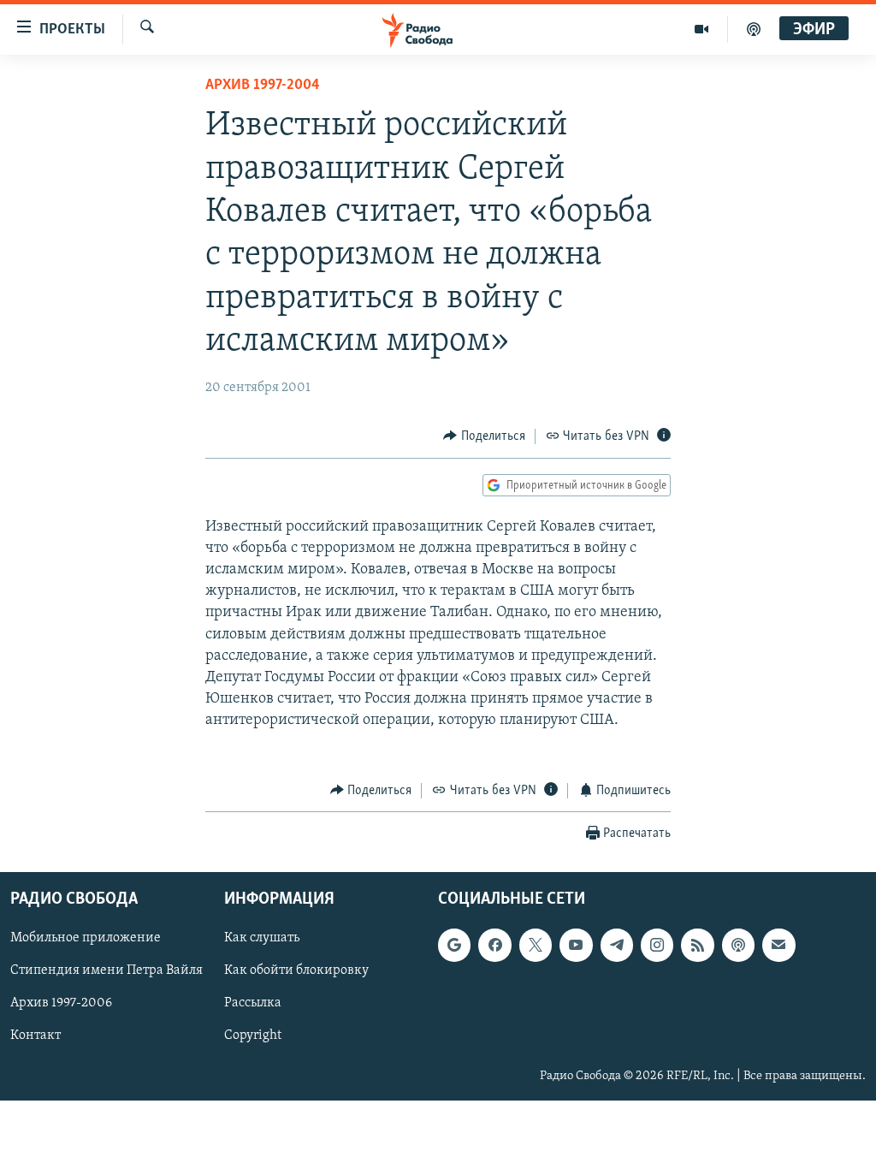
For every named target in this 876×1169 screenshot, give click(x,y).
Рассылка (252, 1004)
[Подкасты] (738, 945)
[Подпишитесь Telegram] (617, 945)
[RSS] (697, 945)
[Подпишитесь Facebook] (494, 945)
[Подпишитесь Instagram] (657, 945)
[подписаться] (778, 945)
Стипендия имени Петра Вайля (106, 971)
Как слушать (261, 938)
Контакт (35, 1036)
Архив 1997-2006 (61, 1004)
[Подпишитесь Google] (454, 945)
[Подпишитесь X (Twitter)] (535, 945)
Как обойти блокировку (296, 971)
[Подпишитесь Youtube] (575, 945)
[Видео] (702, 29)
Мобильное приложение (85, 938)
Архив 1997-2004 (262, 85)
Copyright (252, 1036)
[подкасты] (753, 29)
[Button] (484, 436)
